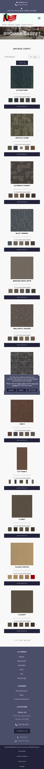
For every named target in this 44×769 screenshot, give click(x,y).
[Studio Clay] (27, 577)
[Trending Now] (22, 268)
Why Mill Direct (21, 691)
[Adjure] (32, 529)
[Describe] (21, 529)
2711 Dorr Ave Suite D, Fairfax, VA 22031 (22, 11)
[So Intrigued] (22, 315)
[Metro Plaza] (27, 434)
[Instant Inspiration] (32, 338)
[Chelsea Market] (22, 411)
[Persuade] (27, 529)
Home (4, 25)
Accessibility (22, 751)
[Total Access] (33, 291)
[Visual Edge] (22, 172)
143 (21, 640)
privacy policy (21, 383)
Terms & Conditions (22, 756)
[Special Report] (16, 291)
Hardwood (21, 661)
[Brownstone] (22, 100)
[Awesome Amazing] (27, 148)
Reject (21, 390)
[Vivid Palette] (32, 148)
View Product (22, 106)
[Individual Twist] (22, 195)
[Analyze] (15, 529)
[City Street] (33, 100)
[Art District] (21, 434)
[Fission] (27, 243)
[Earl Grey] (27, 100)
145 (28, 640)
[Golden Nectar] (15, 577)
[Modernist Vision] (21, 148)
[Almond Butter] (21, 577)
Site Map (22, 766)
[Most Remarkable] (15, 148)
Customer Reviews (21, 699)
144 (25, 640)
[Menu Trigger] (39, 18)
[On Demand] (27, 291)
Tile (21, 674)
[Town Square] (32, 434)
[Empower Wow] (27, 338)
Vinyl (22, 670)
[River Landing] (15, 434)
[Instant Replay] (22, 291)
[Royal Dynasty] (32, 577)
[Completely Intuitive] (21, 338)
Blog (21, 695)
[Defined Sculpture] (16, 195)
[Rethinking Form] (27, 195)
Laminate (21, 665)
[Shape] (22, 220)
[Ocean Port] (16, 100)
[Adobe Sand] (22, 554)
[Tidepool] (22, 77)
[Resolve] (22, 506)
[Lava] (21, 243)
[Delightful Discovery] (22, 125)
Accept (11, 390)
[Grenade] (15, 243)
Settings (32, 390)
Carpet (17, 25)
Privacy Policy (22, 761)
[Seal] (32, 243)
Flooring (11, 25)
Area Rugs (21, 678)
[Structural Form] (33, 195)
